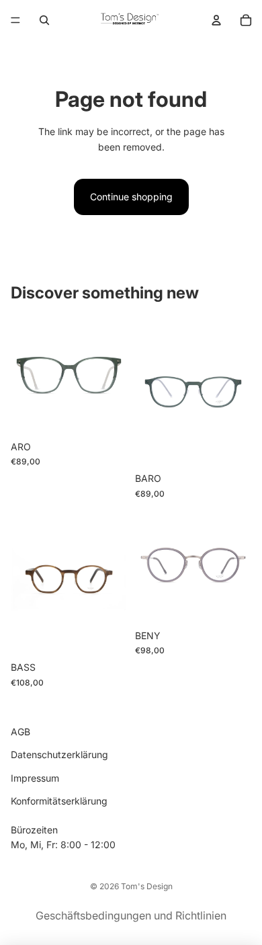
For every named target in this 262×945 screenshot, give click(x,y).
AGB (20, 731)
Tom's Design (147, 886)
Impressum (35, 778)
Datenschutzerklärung (59, 754)
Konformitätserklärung (59, 801)
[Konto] (216, 20)
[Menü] (15, 20)
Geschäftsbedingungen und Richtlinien (131, 915)
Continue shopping (131, 196)
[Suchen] (44, 20)
